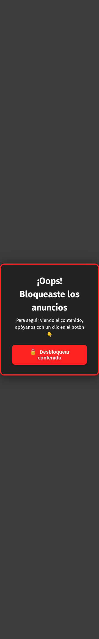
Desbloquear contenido (50, 355)
